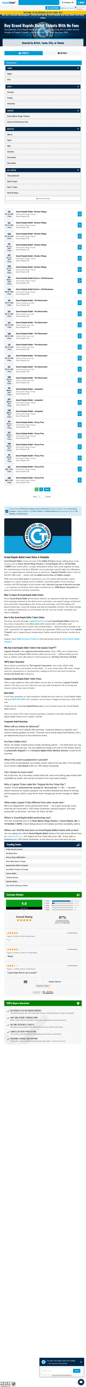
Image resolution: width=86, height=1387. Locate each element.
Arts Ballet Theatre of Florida (17, 869)
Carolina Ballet (11, 881)
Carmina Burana (12, 877)
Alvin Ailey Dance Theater (16, 861)
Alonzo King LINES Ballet (15, 857)
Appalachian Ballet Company (17, 865)
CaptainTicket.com (37, 621)
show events (42, 497)
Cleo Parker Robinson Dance (17, 885)
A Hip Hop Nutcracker (14, 849)
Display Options (55, 981)
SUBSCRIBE (54, 8)
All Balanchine (11, 853)
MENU (82, 2)
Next (47, 489)
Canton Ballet (11, 873)
